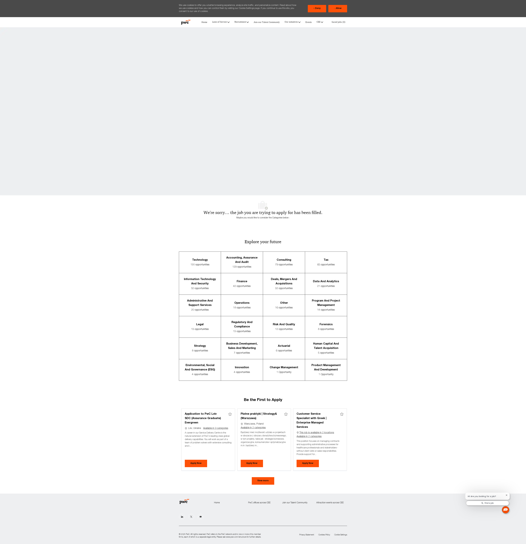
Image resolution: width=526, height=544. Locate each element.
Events (308, 22)
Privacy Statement (306, 535)
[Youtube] (201, 517)
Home (204, 22)
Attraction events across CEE (330, 503)
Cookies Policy (324, 535)
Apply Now (198, 463)
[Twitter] (191, 517)
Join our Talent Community (267, 22)
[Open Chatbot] (505, 509)
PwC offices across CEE (259, 503)
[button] (263, 481)
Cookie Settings (340, 535)
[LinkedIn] (182, 517)
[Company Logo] (186, 22)
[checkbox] (230, 414)
